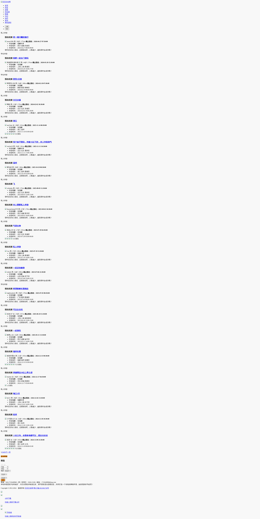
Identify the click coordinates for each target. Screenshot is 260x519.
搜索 (3, 480)
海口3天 (16, 393)
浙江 (15, 121)
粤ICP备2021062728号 (41, 488)
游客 (6, 10)
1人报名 (10, 385)
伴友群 (7, 12)
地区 (2, 471)
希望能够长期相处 (21, 289)
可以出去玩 (18, 309)
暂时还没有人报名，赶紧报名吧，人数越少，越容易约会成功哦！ (28, 50)
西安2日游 (17, 79)
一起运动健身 (19, 268)
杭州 (15, 414)
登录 (7, 29)
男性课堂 (8, 22)
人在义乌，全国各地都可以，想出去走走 (30, 435)
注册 (7, 26)
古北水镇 (17, 100)
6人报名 (18, 134)
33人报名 (18, 448)
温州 (15, 163)
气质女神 (17, 226)
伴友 (6, 8)
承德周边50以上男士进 (22, 372)
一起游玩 (17, 330)
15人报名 (18, 364)
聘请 (6, 14)
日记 (6, 16)
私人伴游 (17, 247)
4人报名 (16, 239)
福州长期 (17, 351)
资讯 (6, 20)
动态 (6, 18)
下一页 (8, 452)
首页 (6, 5)
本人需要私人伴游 (21, 205)
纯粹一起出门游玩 (21, 58)
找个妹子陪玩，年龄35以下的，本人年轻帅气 (32, 142)
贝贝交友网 (29, 488)
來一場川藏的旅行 (21, 37)
